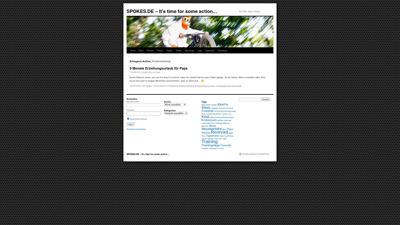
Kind (205, 117)
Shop (140, 50)
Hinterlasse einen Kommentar (228, 85)
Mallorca (226, 123)
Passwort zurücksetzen (136, 129)
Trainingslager (211, 145)
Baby (203, 105)
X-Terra (221, 148)
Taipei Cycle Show (226, 136)
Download (209, 50)
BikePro (223, 104)
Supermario (212, 135)
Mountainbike (212, 129)
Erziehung (218, 111)
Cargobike (214, 108)
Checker (222, 108)
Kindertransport (228, 117)
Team (216, 139)
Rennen (206, 132)
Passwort (130, 110)
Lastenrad (227, 120)
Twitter (179, 50)
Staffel (230, 133)
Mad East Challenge (214, 123)
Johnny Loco (227, 114)
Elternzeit (174, 85)
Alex (158, 72)
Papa (212, 85)
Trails (224, 139)
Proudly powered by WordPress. (256, 154)
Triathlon (205, 148)
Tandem (210, 139)
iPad (214, 114)
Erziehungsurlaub (186, 85)
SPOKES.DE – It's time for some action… (172, 11)
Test (220, 139)
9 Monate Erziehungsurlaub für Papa (159, 68)
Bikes (206, 108)
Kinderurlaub (209, 120)
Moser (212, 126)
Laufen (204, 123)
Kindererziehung (202, 85)
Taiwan (204, 139)
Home (132, 50)
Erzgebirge (208, 111)
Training (210, 141)
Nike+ (224, 129)
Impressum (222, 50)
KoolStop (219, 120)
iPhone (218, 114)
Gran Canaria (207, 114)
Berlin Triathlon (211, 105)
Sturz (204, 136)
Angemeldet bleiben (138, 119)
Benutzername (133, 102)
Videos (169, 50)
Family (149, 85)
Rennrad (219, 132)
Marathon (205, 126)
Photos (160, 50)
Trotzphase (213, 148)
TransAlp (226, 145)
